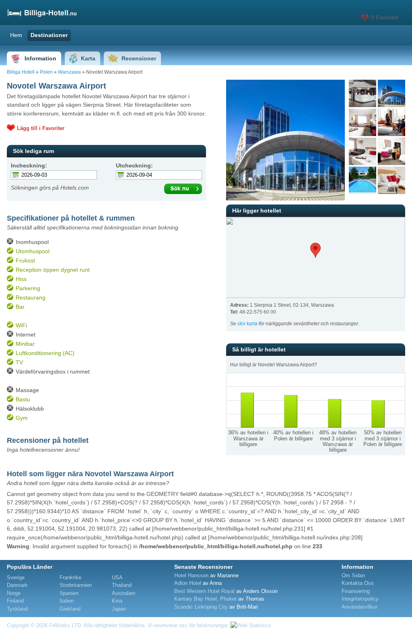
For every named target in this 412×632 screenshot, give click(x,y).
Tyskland (17, 609)
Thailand (122, 585)
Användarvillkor (359, 607)
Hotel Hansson (191, 575)
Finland (15, 601)
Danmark (17, 585)
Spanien (69, 593)
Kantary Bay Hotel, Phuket (205, 599)
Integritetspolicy (360, 599)
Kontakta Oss (358, 583)
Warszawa (69, 72)
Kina (117, 601)
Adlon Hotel (187, 583)
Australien (123, 593)
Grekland (70, 609)
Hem (16, 35)
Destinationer (49, 35)
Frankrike (70, 577)
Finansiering (356, 591)
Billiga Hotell (21, 72)
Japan (119, 609)
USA (117, 577)
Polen (46, 72)
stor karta (247, 323)
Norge (14, 593)
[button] (315, 250)
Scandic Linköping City (201, 607)
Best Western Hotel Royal (204, 591)
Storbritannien (76, 585)
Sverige (16, 577)
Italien (67, 601)
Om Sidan (353, 575)
